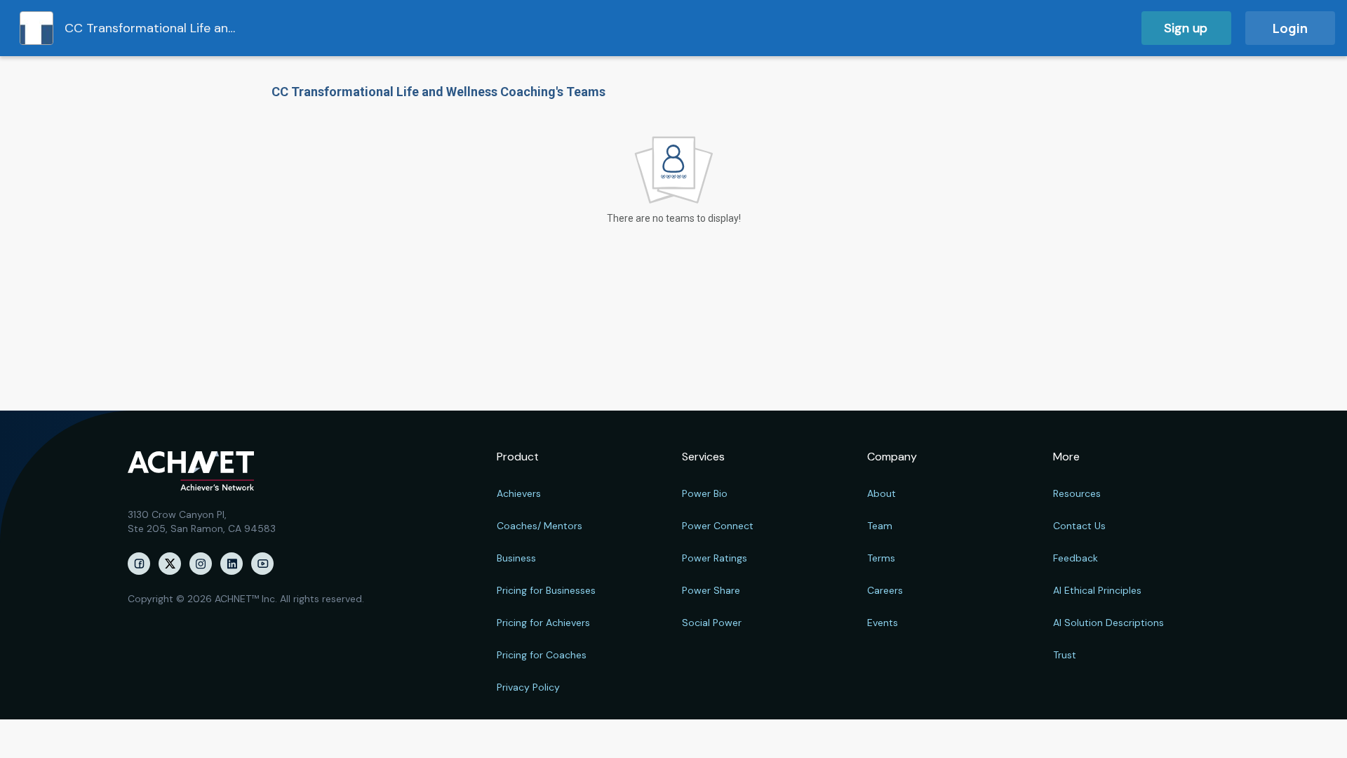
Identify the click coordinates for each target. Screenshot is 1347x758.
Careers (885, 590)
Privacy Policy (528, 687)
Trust (1064, 655)
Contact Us (1079, 525)
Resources (1077, 493)
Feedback (1075, 558)
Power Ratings (714, 558)
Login (1290, 28)
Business (516, 558)
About (881, 493)
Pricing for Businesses (546, 590)
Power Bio (705, 493)
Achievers (519, 493)
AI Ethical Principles (1097, 590)
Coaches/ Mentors (539, 525)
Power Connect (717, 525)
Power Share (711, 590)
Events (882, 622)
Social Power (712, 622)
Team (879, 525)
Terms (881, 558)
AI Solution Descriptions (1108, 622)
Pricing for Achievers (543, 622)
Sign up (1185, 28)
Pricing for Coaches (542, 655)
